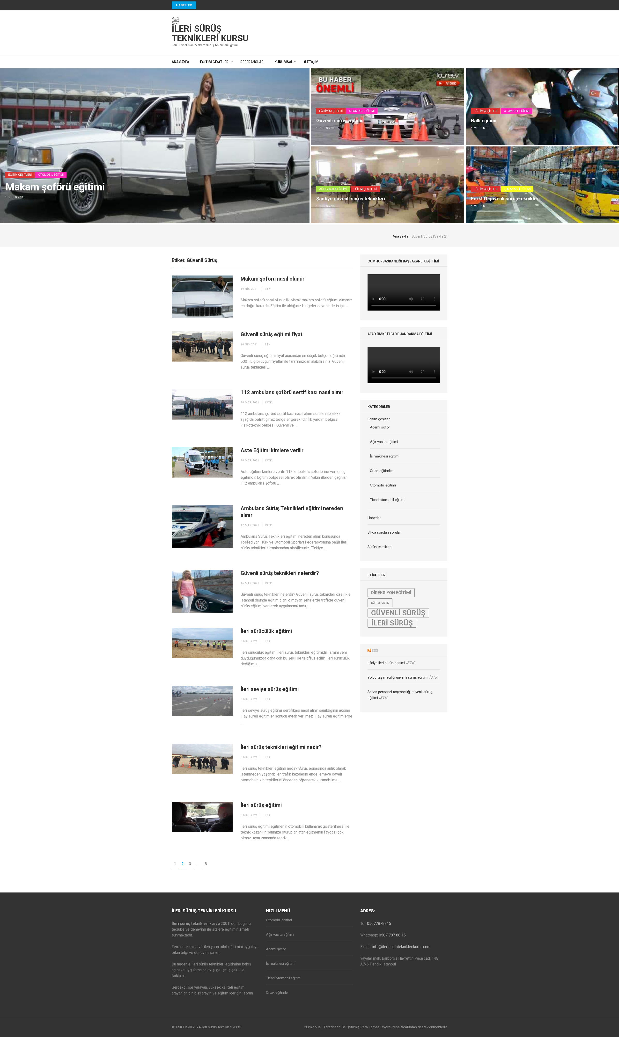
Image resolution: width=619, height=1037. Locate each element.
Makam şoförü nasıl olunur (272, 279)
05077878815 (379, 923)
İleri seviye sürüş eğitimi (270, 689)
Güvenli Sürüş (398, 613)
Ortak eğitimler (381, 471)
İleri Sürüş (392, 623)
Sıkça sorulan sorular (384, 532)
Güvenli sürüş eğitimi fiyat (271, 334)
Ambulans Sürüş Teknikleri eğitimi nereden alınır (292, 511)
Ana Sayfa (180, 62)
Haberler (184, 5)
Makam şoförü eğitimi (55, 187)
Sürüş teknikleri (379, 547)
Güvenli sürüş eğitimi (339, 120)
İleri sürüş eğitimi (261, 805)
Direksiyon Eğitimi (391, 592)
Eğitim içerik (380, 602)
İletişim (311, 62)
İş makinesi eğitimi (517, 189)
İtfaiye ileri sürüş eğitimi (386, 663)
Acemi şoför (380, 427)
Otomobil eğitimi (51, 174)
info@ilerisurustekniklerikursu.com (401, 946)
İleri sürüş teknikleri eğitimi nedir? (281, 747)
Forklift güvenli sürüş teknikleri (505, 199)
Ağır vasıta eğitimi (333, 189)
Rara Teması (370, 1027)
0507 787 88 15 (392, 935)
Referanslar (252, 62)
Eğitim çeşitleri (214, 62)
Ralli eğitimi (483, 120)
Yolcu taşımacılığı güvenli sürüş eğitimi (398, 677)
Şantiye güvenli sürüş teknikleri (350, 199)
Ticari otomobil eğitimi (387, 500)
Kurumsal (283, 62)
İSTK (267, 288)
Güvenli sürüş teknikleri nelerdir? (280, 573)
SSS (375, 651)
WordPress (391, 1027)
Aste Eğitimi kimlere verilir (272, 450)
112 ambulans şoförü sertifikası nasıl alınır (292, 392)
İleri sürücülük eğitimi (266, 631)
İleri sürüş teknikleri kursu (210, 34)
